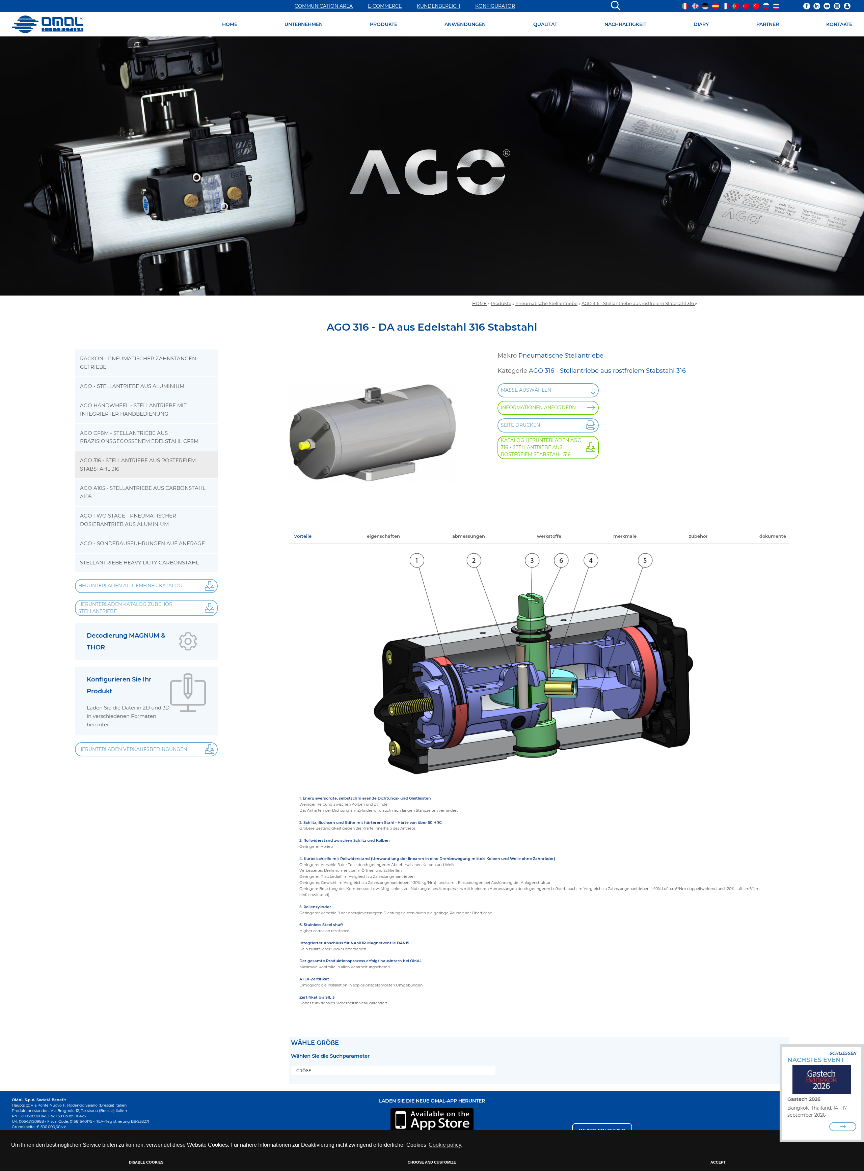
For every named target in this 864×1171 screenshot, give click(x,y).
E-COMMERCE (385, 6)
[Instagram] (837, 6)
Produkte (501, 303)
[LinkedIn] (817, 6)
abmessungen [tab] (468, 536)
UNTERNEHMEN (304, 24)
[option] (432, 166)
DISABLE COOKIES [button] (146, 1162)
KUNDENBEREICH (438, 6)
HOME (229, 24)
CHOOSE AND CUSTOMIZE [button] (432, 1162)
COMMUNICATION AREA (324, 6)
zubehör (698, 536)
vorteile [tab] (303, 536)
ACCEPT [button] (718, 1162)
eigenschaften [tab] (383, 536)
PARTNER (767, 24)
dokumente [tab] (772, 536)
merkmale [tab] (625, 536)
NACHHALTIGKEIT (625, 24)
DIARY (701, 24)
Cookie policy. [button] (445, 1145)
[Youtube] (827, 6)
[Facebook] (807, 6)
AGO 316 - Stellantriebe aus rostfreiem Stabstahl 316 (638, 303)
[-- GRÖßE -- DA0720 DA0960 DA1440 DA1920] (393, 1070)
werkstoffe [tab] (549, 536)
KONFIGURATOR (495, 6)
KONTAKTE (839, 24)
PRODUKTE (383, 24)
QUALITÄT (545, 24)
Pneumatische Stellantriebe (546, 303)
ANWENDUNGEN (465, 24)
